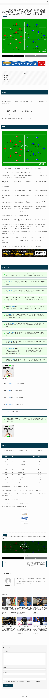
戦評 (7, 77)
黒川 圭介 (11, 297)
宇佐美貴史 (30, 536)
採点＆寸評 (8, 79)
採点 (40, 536)
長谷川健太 (43, 536)
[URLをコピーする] (36, 56)
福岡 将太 (11, 281)
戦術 (37, 536)
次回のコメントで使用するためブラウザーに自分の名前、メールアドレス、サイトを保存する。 (23, 681)
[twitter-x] (17, 585)
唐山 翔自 (9, 411)
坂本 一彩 (11, 359)
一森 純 (11, 273)
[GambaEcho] (24, 1)
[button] (13, 56)
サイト (4, 676)
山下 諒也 (9, 397)
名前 (4, 667)
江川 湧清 (9, 383)
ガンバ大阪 (5, 536)
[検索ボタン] (1, 1)
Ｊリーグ (3, 538)
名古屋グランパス (24, 536)
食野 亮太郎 (9, 404)
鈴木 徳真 (11, 332)
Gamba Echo (8, 585)
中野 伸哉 (9, 390)
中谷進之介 (18, 536)
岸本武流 (34, 536)
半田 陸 (10, 290)
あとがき (8, 81)
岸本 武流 (11, 323)
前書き (7, 75)
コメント (5, 651)
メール (5, 672)
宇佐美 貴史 (12, 348)
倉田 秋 (11, 314)
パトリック (10, 536)
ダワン (10, 341)
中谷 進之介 (12, 306)
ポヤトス (14, 536)
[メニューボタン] (47, 1)
